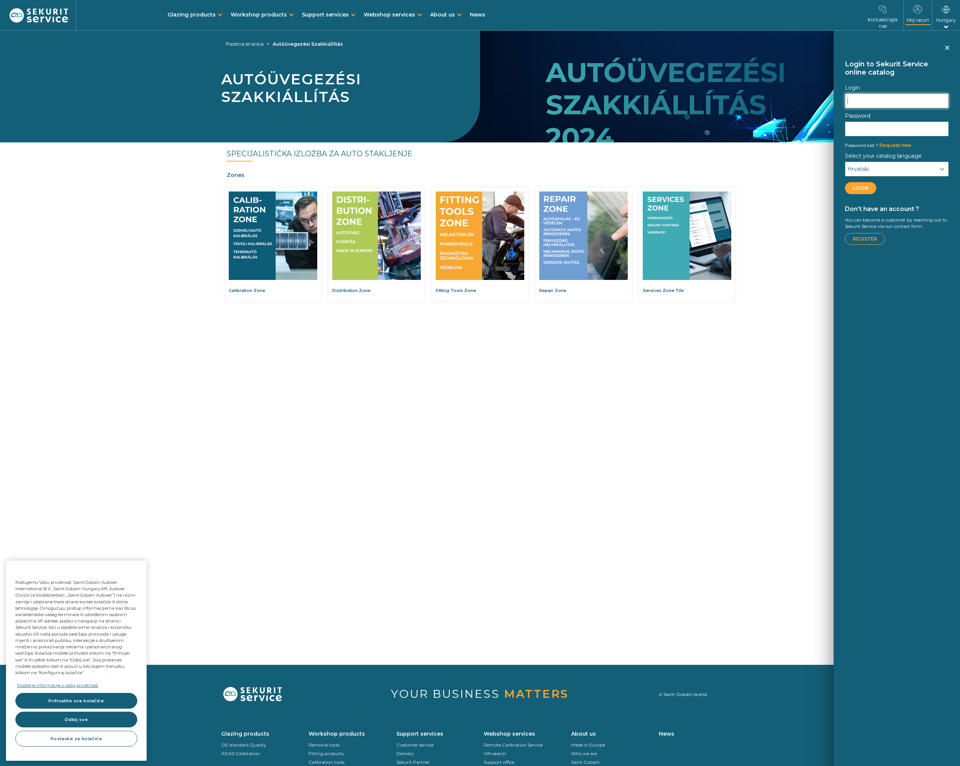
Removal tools (324, 745)
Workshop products (259, 14)
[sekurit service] (261, 694)
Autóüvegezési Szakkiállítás (308, 44)
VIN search (495, 753)
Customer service (415, 745)
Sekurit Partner (413, 762)
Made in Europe (588, 745)
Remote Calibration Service (513, 745)
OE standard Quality (243, 745)
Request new (878, 145)
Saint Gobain (585, 762)
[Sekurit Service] (39, 15)
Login (852, 87)
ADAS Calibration (240, 753)
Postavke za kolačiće (76, 738)
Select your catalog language (883, 156)
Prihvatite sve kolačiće (76, 700)
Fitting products (326, 753)
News (477, 14)
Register (865, 239)
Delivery (405, 753)
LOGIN (860, 188)
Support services (325, 14)
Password (857, 115)
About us (442, 14)
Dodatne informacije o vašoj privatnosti (57, 685)
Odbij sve (76, 719)
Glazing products (192, 14)
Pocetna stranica (245, 44)
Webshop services (389, 14)
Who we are (584, 753)
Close (946, 51)
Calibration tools (326, 762)
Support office (499, 762)
